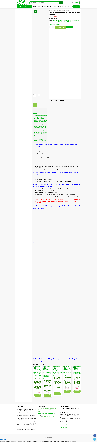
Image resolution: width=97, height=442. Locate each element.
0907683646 (46, 415)
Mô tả (51, 100)
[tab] (51, 100)
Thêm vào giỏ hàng (60, 27)
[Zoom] (35, 92)
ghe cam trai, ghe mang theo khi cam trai (68, 20)
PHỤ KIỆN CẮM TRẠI (61, 10)
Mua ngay (70, 26)
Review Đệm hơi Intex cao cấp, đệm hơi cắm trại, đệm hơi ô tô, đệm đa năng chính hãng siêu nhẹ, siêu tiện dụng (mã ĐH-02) (67, 382)
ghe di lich (59, 20)
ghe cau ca (58, 24)
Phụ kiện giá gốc (46, 417)
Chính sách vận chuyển (64, 424)
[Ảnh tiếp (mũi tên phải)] (94, 221)
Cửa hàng (55, 10)
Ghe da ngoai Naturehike (58, 21)
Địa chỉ (39, 6)
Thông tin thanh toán (59, 100)
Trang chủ (34, 6)
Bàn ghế (67, 10)
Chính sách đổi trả (63, 427)
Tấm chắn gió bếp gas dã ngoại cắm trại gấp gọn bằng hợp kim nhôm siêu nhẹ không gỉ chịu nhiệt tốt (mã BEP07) (77, 382)
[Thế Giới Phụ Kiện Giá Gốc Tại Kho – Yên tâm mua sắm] (22, 2)
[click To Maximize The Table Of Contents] (35, 105)
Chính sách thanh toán (64, 426)
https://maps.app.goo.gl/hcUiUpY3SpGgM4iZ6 (46, 413)
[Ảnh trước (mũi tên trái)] (2, 221)
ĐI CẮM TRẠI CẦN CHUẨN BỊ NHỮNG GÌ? (48, 6)
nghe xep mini (54, 20)
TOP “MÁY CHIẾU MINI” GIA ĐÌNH (63, 6)
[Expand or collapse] (34, 109)
